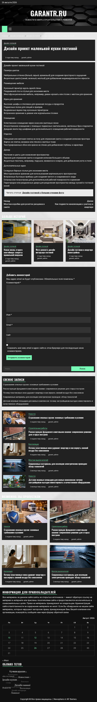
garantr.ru (48, 13)
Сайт (8, 335)
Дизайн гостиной (10, 43)
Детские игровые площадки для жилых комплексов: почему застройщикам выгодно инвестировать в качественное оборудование (59, 481)
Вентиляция (34, 444)
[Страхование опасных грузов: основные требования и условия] (14, 418)
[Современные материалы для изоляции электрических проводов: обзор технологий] (14, 465)
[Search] (93, 29)
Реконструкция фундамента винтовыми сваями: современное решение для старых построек (43, 389)
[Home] (4, 29)
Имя (9, 315)
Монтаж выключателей (38, 460)
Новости (32, 414)
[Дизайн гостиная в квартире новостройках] (80, 231)
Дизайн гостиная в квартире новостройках (80, 251)
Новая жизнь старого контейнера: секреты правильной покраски (13, 252)
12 (35, 638)
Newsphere (59, 699)
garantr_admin (26, 58)
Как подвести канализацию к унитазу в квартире (74, 204)
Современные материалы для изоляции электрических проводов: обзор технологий (40, 397)
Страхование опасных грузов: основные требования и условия (30, 384)
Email (9, 325)
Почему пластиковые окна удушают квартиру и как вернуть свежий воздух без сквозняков (43, 393)
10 (9, 638)
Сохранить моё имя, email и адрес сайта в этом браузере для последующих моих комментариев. (45, 349)
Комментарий (13, 282)
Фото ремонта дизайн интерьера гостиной (45, 251)
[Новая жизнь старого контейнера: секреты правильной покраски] (16, 231)
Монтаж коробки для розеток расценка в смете (24, 204)
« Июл (5, 660)
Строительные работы (38, 428)
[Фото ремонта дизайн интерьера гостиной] (48, 231)
